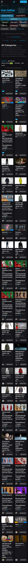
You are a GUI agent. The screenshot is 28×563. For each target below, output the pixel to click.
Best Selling (11, 61)
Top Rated (17, 63)
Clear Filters (22, 40)
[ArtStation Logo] (14, 2)
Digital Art (13, 29)
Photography (4, 29)
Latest (3, 65)
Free (22, 63)
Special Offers (6, 63)
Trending (3, 61)
